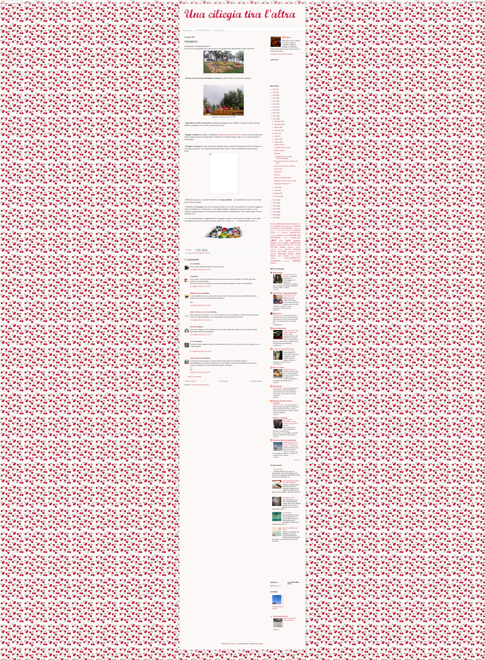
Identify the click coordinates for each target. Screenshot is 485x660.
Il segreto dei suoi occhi (282, 148)
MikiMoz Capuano (196, 293)
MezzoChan (232, 644)
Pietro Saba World (279, 328)
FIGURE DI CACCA (283, 235)
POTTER (273, 247)
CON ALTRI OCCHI (285, 230)
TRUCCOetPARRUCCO (292, 258)
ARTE (299, 224)
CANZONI (288, 228)
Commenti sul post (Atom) (200, 385)
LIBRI (273, 240)
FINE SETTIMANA (198, 253)
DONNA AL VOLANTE (279, 232)
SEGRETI (273, 254)
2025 (274, 89)
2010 (274, 212)
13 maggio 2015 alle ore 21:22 (200, 320)
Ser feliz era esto (288, 498)
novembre (278, 124)
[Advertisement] (277, 562)
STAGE (286, 256)
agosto (276, 133)
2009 (274, 215)
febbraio (277, 193)
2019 (274, 107)
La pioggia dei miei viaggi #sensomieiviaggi (283, 157)
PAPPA (286, 243)
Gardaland (277, 172)
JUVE (285, 238)
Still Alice (277, 175)
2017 (274, 113)
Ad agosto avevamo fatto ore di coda (231, 135)
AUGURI (272, 226)
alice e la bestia (278, 367)
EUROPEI (273, 235)
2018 (274, 110)
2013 (274, 203)
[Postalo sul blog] (199, 250)
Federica (288, 37)
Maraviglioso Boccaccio (282, 184)
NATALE (273, 243)
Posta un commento (194, 377)
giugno (277, 139)
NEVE (280, 243)
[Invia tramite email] (197, 250)
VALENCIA (286, 261)
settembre (278, 130)
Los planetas (277, 469)
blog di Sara (277, 313)
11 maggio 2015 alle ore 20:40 (200, 270)
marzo (276, 190)
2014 (274, 200)
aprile (276, 187)
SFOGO (273, 256)
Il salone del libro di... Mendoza (284, 166)
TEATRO (273, 258)
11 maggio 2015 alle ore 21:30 (200, 286)
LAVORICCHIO (295, 238)
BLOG (278, 226)
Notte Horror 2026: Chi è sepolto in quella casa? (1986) (290, 332)
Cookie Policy (219, 30)
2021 (274, 101)
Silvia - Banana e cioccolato (200, 312)
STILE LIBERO (295, 256)
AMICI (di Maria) (283, 224)
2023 (274, 95)
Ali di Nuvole (277, 386)
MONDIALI (297, 241)
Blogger (260, 644)
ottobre (277, 127)
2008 (274, 218)
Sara (191, 264)
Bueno (291, 226)
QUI (222, 125)
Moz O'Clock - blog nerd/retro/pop (285, 293)
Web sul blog (277, 273)
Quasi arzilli (278, 169)
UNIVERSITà (275, 261)
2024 (274, 92)
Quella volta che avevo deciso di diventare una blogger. (290, 444)
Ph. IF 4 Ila (286, 351)
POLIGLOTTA (281, 245)
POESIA (273, 245)
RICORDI (297, 249)
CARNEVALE (297, 228)
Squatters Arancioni (289, 369)
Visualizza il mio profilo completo (281, 54)
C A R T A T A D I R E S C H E (283, 349)
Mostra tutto (297, 460)
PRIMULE (291, 247)
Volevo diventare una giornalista (284, 440)
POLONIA (297, 245)
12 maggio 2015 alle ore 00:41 (200, 305)
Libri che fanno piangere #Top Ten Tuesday (291, 481)
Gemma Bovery (279, 150)
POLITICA (290, 245)
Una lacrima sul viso (280, 616)
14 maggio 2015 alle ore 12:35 (200, 334)
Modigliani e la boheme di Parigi (285, 181)
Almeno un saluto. (278, 405)
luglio (276, 136)
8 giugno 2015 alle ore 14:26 (200, 372)
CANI (282, 228)
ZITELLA (273, 263)
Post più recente (190, 381)
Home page (187, 30)
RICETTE (288, 249)
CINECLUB (273, 230)
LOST (281, 241)
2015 (274, 119)
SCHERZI (298, 251)
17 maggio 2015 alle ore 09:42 (200, 351)
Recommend (287, 513)
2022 (274, 98)
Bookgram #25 (277, 388)
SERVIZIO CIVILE (203, 30)
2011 (274, 209)
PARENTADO (295, 243)
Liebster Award (279, 145)
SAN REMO (282, 252)
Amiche (273, 224)
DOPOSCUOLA (295, 233)
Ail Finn (192, 341)
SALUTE (273, 252)
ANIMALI (293, 224)
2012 (274, 206)
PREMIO (283, 247)
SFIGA (298, 254)
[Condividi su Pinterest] (206, 250)
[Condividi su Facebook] (204, 250)
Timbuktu (277, 153)
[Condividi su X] (201, 250)
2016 (274, 116)
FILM (293, 235)
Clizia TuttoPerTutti (196, 358)
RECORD (280, 249)
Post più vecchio (256, 381)
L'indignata (276, 315)
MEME (288, 241)
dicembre (277, 121)
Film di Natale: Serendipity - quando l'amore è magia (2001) (290, 421)
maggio (277, 142)
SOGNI (279, 256)
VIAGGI (207, 253)
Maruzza (193, 327)
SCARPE (291, 251)
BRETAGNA (285, 226)
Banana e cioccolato (280, 418)
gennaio (277, 196)
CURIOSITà (297, 230)
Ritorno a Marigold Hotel (282, 178)
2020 (274, 104)
